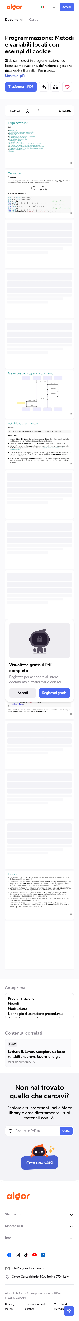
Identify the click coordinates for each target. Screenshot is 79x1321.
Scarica (15, 111)
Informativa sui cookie (35, 1306)
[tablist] (39, 20)
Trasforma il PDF (20, 87)
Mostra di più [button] (15, 76)
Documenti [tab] (14, 20)
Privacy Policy (9, 1306)
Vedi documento (19, 1062)
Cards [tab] (33, 20)
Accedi (66, 7)
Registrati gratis (54, 693)
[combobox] (48, 7)
